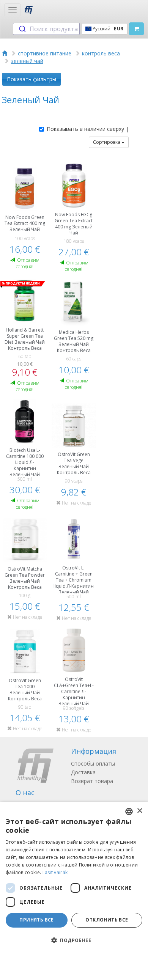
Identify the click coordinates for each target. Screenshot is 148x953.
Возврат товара (92, 781)
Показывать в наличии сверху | (88, 128)
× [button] (139, 811)
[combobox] (46, 29)
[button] (74, 940)
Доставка (83, 772)
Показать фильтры (31, 79)
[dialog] (74, 877)
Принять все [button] (36, 920)
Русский (107, 28)
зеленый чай (27, 60)
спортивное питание (44, 53)
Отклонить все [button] (106, 920)
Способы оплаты (93, 763)
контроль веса (101, 53)
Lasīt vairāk (55, 872)
